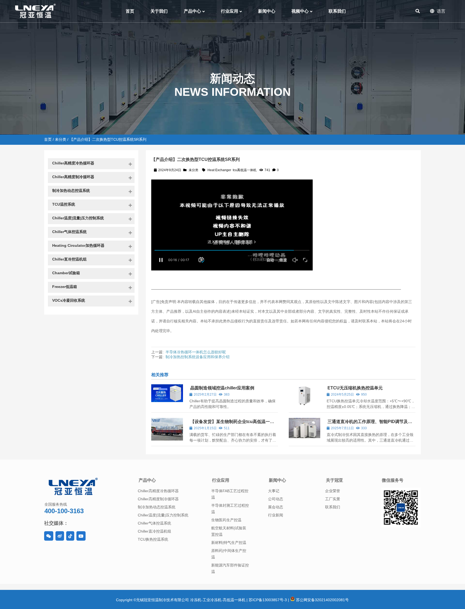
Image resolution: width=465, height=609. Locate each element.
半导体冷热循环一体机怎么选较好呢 (195, 352)
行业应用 (220, 480)
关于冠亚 (334, 480)
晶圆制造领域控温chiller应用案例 (222, 388)
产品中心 (147, 480)
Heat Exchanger (219, 170)
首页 (48, 139)
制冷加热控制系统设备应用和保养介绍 (197, 357)
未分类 (60, 139)
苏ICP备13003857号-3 (268, 600)
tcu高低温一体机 (244, 170)
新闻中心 (277, 480)
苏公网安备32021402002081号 (322, 600)
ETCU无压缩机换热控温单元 (355, 388)
